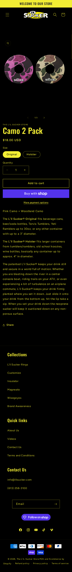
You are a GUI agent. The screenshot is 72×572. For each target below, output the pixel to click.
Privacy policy (40, 563)
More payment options (36, 202)
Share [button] (10, 324)
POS (42, 559)
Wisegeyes (14, 397)
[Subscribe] (56, 504)
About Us (13, 430)
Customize (14, 372)
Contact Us (14, 447)
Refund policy (22, 563)
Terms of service (60, 563)
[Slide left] (28, 118)
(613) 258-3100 (17, 488)
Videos (11, 438)
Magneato (13, 389)
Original (12, 154)
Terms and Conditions (21, 455)
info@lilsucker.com (19, 479)
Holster (32, 154)
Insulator (12, 381)
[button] (7, 15)
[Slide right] (44, 118)
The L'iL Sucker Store (28, 559)
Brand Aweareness (19, 406)
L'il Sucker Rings (17, 364)
